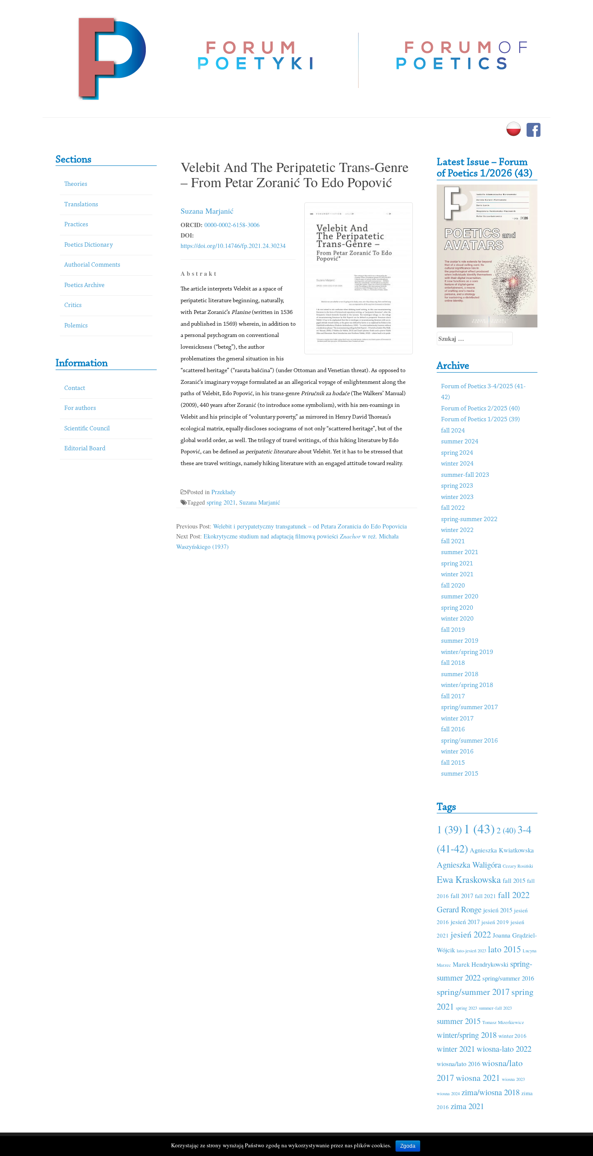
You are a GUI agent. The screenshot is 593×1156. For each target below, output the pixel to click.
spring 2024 (457, 453)
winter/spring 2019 (467, 652)
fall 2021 (453, 541)
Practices (76, 224)
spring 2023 (457, 486)
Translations (81, 204)
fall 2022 (453, 508)
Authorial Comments (92, 265)
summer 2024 (459, 442)
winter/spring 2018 (467, 685)
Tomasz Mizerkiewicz (503, 1022)
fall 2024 (453, 431)
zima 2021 (467, 1105)
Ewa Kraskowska (469, 879)
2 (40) (506, 830)
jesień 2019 (495, 922)
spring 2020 (457, 608)
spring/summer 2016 (469, 741)
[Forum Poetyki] (111, 57)
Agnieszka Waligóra (469, 864)
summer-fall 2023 (465, 475)
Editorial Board (84, 449)
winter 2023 (457, 497)
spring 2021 (221, 502)
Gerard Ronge (459, 909)
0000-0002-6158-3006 (232, 225)
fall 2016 (453, 730)
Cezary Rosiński (518, 866)
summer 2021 (459, 552)
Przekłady (223, 492)
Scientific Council (87, 429)
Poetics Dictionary (88, 245)
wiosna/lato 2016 (458, 1063)
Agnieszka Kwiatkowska (502, 850)
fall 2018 (453, 663)
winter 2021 (457, 574)
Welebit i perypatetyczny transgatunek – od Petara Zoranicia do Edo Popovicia (310, 526)
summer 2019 (459, 641)
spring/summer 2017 (469, 707)
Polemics (76, 326)
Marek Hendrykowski (480, 964)
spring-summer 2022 (469, 519)
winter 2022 (457, 530)
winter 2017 (457, 719)
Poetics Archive (84, 285)
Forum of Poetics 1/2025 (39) (480, 419)
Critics (73, 305)
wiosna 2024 (448, 1093)
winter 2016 (457, 752)
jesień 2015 (497, 909)
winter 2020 (457, 619)
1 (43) (479, 828)
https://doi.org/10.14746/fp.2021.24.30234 (233, 245)
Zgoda (407, 1146)
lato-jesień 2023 (471, 951)
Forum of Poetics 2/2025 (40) (480, 409)
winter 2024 (457, 464)
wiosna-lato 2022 (504, 1048)
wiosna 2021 (478, 1077)
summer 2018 (459, 674)
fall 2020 (453, 586)
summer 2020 (459, 597)
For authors (80, 408)
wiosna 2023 (513, 1079)
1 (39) (449, 829)
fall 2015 (453, 763)
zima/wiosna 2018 (490, 1092)
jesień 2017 (465, 921)
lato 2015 (504, 949)
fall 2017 (453, 697)
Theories (75, 184)
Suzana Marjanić (207, 210)
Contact (74, 388)
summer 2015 (459, 774)
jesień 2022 (471, 934)
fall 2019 (453, 630)
